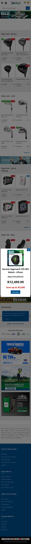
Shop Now (15, 292)
